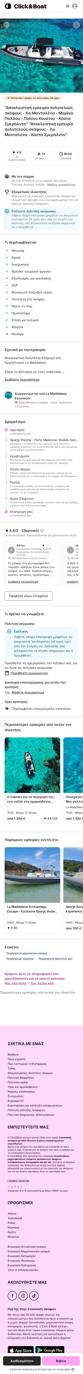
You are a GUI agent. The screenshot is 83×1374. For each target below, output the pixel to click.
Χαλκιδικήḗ (15, 1218)
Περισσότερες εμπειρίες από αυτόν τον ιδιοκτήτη (37, 992)
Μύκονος (13, 1236)
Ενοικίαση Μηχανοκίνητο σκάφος (29, 1251)
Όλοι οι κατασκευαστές (23, 1270)
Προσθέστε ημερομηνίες (29, 673)
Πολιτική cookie (18, 1082)
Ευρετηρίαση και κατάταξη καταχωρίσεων (35, 1105)
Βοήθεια (13, 1054)
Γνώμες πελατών (18, 1180)
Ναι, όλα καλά (15, 983)
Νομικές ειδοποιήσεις (21, 1091)
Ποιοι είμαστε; (17, 1059)
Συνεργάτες (16, 1096)
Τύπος (11, 1068)
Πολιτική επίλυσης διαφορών (26, 1110)
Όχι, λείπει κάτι (42, 983)
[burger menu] (67, 6)
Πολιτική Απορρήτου (21, 1077)
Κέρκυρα (13, 1227)
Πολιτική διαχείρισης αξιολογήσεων (31, 1114)
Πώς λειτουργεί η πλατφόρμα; (27, 1063)
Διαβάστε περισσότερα (22, 379)
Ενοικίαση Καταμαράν (22, 1256)
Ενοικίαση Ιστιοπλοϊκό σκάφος (27, 1246)
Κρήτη (12, 1232)
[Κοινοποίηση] (76, 25)
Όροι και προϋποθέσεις (23, 1087)
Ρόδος (12, 1222)
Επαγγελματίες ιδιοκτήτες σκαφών (30, 1073)
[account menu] (74, 6)
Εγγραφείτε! (16, 1100)
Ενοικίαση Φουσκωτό (21, 1260)
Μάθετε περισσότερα (28, 692)
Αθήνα (12, 1213)
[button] (41, 90)
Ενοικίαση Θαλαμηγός (22, 1265)
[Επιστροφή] (6, 25)
